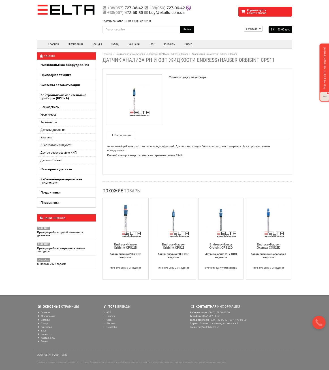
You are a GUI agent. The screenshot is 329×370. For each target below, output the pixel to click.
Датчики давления (53, 129)
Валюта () (252, 28)
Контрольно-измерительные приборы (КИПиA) (63, 96)
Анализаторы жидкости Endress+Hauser (214, 54)
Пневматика (50, 202)
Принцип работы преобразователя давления (60, 234)
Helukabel (111, 327)
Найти (187, 29)
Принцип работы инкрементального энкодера (61, 250)
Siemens (111, 323)
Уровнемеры (49, 114)
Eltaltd (179, 155)
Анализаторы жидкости (56, 145)
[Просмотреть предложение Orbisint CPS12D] (221, 219)
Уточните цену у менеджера (125, 268)
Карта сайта (47, 337)
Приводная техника (56, 75)
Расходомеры (50, 107)
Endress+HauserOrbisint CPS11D (125, 246)
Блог (151, 44)
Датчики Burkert (51, 160)
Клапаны (46, 137)
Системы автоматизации (60, 85)
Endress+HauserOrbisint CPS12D (221, 246)
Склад (115, 44)
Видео (188, 44)
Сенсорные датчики (56, 169)
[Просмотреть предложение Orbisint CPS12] (173, 219)
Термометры (49, 122)
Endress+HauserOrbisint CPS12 (173, 246)
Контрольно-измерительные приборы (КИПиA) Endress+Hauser (152, 54)
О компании (75, 44)
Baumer (110, 316)
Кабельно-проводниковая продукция (61, 180)
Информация (122, 135)
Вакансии (134, 44)
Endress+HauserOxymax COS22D (268, 246)
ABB (108, 312)
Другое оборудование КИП (59, 152)
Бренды (97, 44)
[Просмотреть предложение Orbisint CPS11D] (125, 219)
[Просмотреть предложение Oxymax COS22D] (268, 219)
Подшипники (51, 192)
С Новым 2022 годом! (51, 264)
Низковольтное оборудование (65, 65)
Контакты (169, 44)
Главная (53, 44)
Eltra (108, 319)
